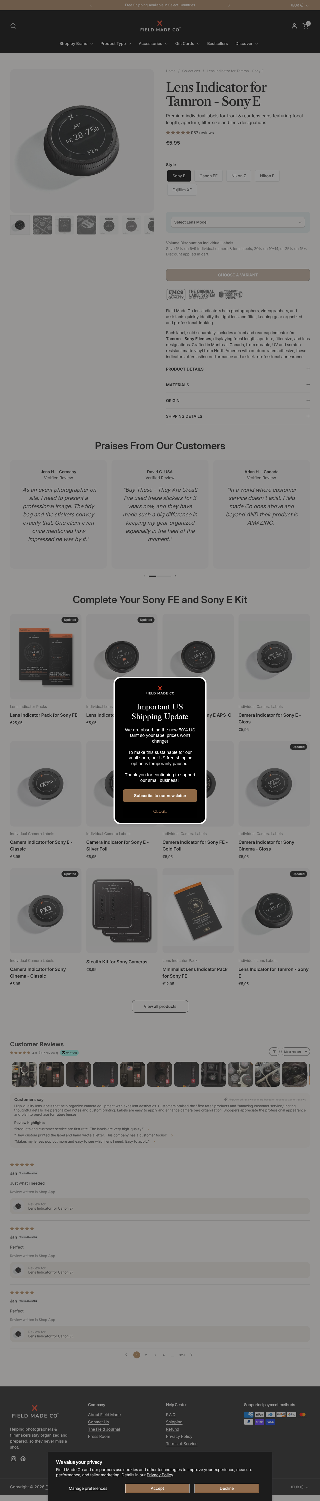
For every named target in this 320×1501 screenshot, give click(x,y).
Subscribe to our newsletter (160, 796)
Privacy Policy (160, 1474)
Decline (227, 1488)
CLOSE (160, 811)
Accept (157, 1488)
